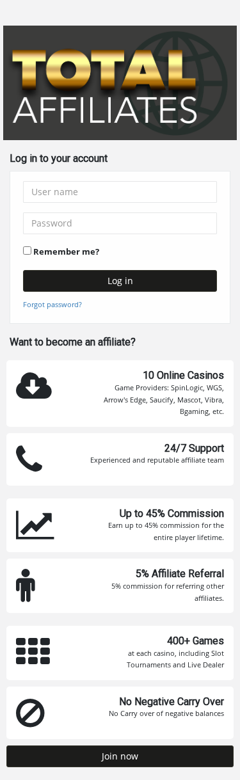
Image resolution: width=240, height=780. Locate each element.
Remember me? (66, 251)
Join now (120, 756)
